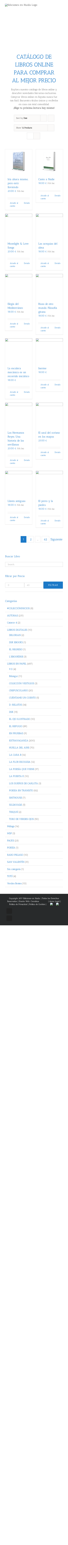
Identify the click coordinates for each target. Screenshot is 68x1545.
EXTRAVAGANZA (18, 740)
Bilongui (13, 676)
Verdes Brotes (14, 883)
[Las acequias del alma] (49, 226)
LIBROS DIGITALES (17, 629)
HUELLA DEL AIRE (19, 747)
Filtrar (53, 585)
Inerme (42, 368)
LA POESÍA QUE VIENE (21, 769)
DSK (11, 711)
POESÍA (11, 847)
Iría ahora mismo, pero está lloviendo (18, 183)
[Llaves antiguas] (18, 483)
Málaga (11, 826)
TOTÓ (10, 876)
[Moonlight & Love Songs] (18, 226)
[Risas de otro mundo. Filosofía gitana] (49, 286)
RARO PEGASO (15, 854)
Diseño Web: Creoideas (29, 901)
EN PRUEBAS (16, 733)
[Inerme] (49, 350)
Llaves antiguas (16, 501)
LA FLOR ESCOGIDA (19, 761)
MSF (9, 833)
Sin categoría (14, 869)
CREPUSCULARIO (18, 690)
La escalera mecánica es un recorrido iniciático (18, 372)
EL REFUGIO (15, 726)
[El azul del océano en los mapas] (49, 415)
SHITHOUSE (15, 797)
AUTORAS (12, 615)
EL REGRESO (15, 649)
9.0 (11, 669)
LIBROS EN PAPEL (16, 663)
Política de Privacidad (18, 904)
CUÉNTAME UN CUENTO (22, 697)
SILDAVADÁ (15, 804)
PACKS (10, 840)
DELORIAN (15, 635)
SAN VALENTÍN (15, 861)
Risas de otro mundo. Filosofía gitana (47, 307)
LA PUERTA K (16, 776)
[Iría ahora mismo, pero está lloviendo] (18, 161)
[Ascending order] (51, 118)
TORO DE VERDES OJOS (21, 819)
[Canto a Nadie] (49, 161)
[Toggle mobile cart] (55, 6)
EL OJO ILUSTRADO (19, 719)
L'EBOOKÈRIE (16, 656)
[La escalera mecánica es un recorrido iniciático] (18, 350)
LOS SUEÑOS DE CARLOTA (23, 783)
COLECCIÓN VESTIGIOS (21, 683)
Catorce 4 (12, 622)
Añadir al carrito (14, 204)
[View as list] (37, 136)
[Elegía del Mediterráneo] (18, 286)
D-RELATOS (15, 704)
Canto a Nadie (46, 179)
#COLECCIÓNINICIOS (18, 608)
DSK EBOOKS (16, 642)
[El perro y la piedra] (49, 483)
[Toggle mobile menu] (61, 6)
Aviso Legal (54, 901)
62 (45, 539)
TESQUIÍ (13, 812)
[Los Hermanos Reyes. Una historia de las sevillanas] (18, 415)
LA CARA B (15, 754)
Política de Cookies (37, 904)
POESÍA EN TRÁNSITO (21, 790)
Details (27, 203)
